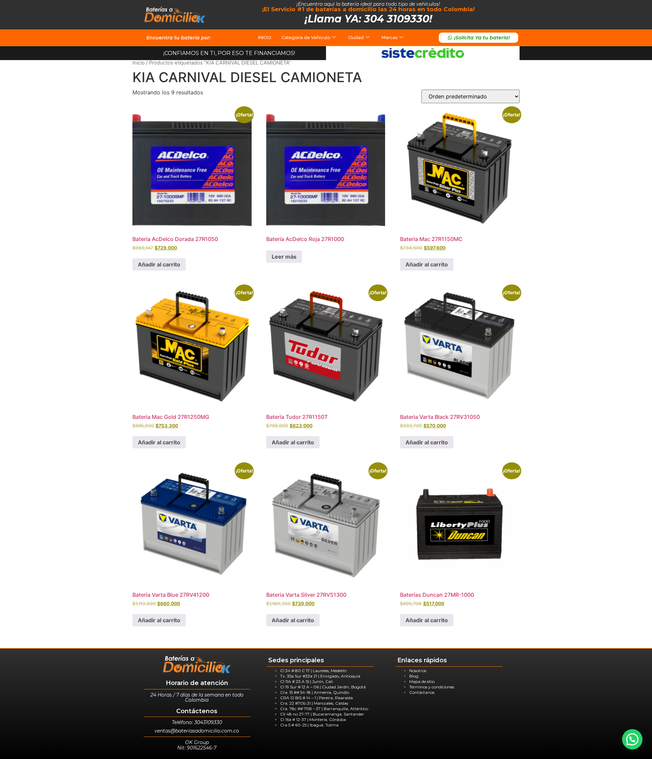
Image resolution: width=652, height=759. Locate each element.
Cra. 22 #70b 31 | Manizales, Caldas (314, 703)
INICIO (264, 37)
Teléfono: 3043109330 (197, 722)
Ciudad (356, 37)
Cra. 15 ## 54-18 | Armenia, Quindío (314, 692)
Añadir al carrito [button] (159, 264)
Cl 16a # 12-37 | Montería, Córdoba (313, 719)
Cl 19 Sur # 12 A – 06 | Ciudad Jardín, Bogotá (323, 686)
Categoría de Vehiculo (306, 37)
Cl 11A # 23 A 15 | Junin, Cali (306, 681)
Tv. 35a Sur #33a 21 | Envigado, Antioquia (320, 676)
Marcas (389, 37)
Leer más (284, 256)
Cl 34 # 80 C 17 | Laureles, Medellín (313, 670)
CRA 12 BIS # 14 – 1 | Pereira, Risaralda (316, 697)
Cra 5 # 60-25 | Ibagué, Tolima (309, 724)
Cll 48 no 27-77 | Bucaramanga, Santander (322, 714)
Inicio (138, 63)
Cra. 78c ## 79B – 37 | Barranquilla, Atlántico (324, 708)
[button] (632, 739)
